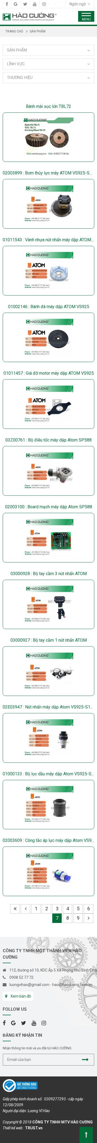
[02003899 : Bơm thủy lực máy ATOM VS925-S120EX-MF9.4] (48, 203)
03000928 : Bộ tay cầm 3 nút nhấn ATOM (49, 573)
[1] (85, 1059)
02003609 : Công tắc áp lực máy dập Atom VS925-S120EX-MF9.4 (48, 840)
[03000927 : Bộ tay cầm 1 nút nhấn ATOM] (48, 671)
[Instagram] (44, 4)
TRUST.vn (34, 1128)
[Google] (15, 4)
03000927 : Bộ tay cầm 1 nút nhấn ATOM (49, 640)
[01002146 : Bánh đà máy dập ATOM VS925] (48, 337)
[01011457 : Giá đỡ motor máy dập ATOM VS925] (48, 404)
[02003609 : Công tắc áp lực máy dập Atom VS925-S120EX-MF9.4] (48, 871)
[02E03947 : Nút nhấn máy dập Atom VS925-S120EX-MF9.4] (48, 737)
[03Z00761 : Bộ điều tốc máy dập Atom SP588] (48, 470)
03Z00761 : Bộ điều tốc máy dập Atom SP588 (48, 440)
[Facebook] (7, 4)
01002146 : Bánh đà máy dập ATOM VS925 (48, 306)
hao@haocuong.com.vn (72, 985)
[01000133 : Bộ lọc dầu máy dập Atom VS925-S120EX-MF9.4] (48, 804)
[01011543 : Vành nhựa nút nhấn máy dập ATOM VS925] (48, 270)
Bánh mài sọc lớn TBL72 (48, 106)
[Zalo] (51, 4)
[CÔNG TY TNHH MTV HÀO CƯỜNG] (30, 16)
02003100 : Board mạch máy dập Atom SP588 (48, 506)
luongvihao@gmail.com (29, 985)
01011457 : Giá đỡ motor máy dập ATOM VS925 (49, 373)
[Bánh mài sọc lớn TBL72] (48, 137)
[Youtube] (34, 4)
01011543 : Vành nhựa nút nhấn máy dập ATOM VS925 (48, 239)
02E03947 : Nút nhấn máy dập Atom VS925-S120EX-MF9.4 (48, 707)
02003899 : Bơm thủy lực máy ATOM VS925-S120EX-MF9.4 (48, 173)
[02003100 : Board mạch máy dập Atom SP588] (48, 537)
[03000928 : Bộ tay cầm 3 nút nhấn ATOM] (48, 604)
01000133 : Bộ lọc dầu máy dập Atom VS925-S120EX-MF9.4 (48, 773)
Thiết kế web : (13, 1128)
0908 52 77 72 (21, 977)
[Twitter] (25, 4)
